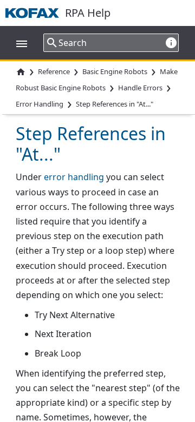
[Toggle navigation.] (16, 42)
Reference (54, 71)
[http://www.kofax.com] (35, 13)
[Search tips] (171, 42)
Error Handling (39, 104)
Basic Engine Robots (114, 71)
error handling (74, 177)
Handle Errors (140, 88)
